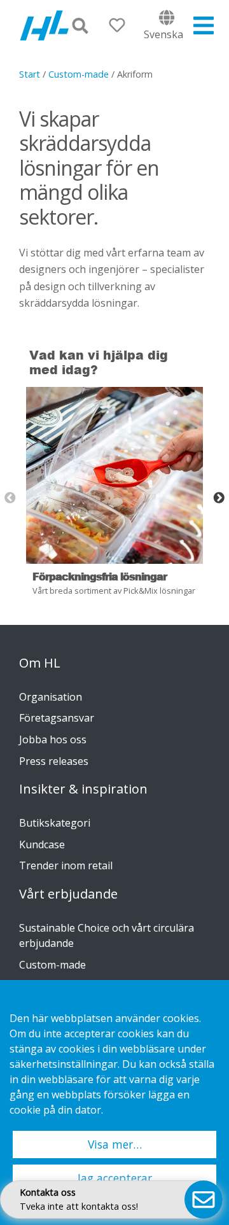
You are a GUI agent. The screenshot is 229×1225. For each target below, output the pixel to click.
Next (218, 498)
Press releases (53, 761)
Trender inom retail (66, 865)
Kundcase (42, 844)
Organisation (50, 697)
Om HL (39, 663)
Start (29, 74)
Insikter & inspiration (83, 789)
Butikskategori (54, 823)
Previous (10, 498)
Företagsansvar (56, 718)
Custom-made (78, 74)
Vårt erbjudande (68, 894)
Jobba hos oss (53, 739)
